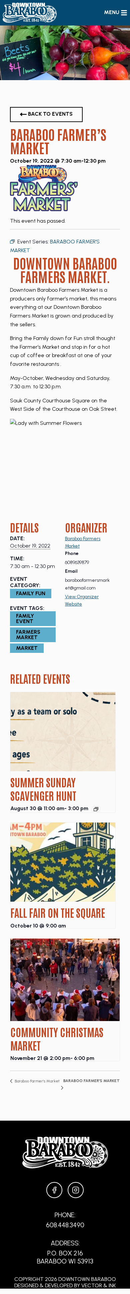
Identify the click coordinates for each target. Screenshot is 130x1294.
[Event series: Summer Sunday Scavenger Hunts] (96, 809)
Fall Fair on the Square (57, 912)
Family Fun (30, 593)
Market (27, 648)
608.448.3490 (65, 1225)
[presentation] (62, 731)
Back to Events (50, 114)
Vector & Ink (98, 1285)
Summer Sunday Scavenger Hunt (43, 788)
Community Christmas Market (56, 1038)
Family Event (25, 618)
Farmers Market (28, 634)
